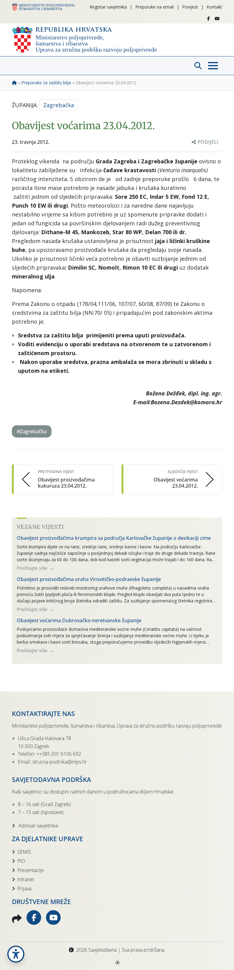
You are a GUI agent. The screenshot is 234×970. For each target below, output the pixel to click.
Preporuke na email (154, 7)
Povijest (190, 7)
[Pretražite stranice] (198, 65)
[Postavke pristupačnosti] (15, 954)
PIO (21, 861)
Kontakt (214, 7)
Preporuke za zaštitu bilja (46, 82)
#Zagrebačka (32, 431)
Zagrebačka (58, 105)
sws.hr (117, 962)
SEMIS (24, 851)
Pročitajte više (33, 568)
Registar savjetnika (108, 7)
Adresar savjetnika (37, 825)
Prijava (24, 888)
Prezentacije (30, 870)
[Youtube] (217, 19)
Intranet (25, 879)
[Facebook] (208, 19)
